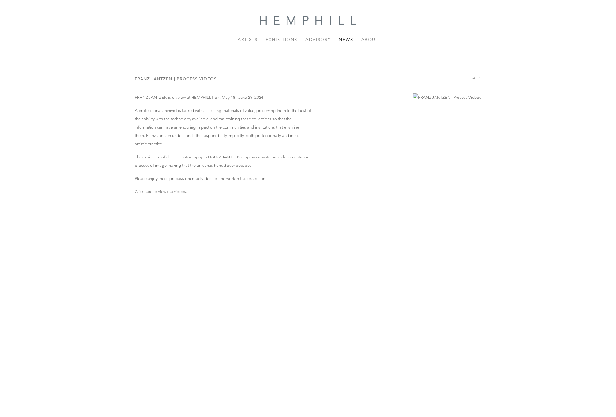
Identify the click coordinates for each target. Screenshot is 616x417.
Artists (248, 39)
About (370, 39)
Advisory (318, 39)
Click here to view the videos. (161, 191)
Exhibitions (281, 39)
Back (475, 78)
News (346, 39)
